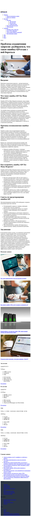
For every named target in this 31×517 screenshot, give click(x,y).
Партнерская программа (10, 499)
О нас (5, 509)
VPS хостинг (10, 27)
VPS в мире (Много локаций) (14, 32)
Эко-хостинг (13, 21)
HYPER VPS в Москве (12, 29)
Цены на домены (11, 17)
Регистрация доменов (9, 492)
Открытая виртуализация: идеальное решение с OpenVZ (14, 359)
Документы (7, 512)
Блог (5, 511)
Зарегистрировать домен (13, 16)
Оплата (5, 503)
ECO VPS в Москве (12, 31)
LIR (5, 36)
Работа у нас (7, 501)
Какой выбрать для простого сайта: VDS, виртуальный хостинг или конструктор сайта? (14, 332)
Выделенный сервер (12, 33)
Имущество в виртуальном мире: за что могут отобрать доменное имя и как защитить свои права (17, 463)
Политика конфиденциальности (12, 515)
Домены (6, 14)
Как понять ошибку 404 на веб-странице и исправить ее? (14, 305)
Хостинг (6, 19)
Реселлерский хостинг (12, 25)
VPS (5, 490)
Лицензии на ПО (8, 494)
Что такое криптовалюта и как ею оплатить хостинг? (13, 278)
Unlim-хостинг (13, 24)
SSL (5, 35)
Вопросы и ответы (8, 502)
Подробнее (3, 383)
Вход (5, 37)
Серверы (6, 28)
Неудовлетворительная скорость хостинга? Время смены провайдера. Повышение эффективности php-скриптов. (16, 477)
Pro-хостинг (13, 23)
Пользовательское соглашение (11, 513)
